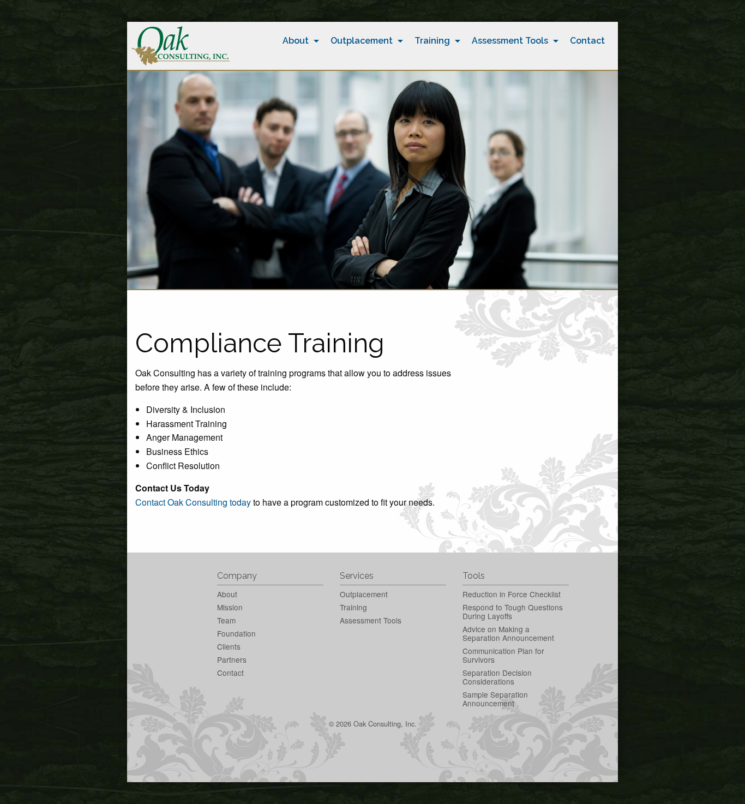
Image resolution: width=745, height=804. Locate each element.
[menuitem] (298, 41)
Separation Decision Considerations (497, 677)
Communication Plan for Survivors (503, 655)
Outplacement (362, 40)
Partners (232, 659)
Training (432, 40)
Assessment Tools (510, 40)
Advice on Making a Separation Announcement (508, 633)
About (296, 40)
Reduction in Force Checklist (511, 594)
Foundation (236, 633)
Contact (587, 40)
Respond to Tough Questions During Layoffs (512, 611)
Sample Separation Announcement (495, 699)
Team (226, 620)
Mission (230, 607)
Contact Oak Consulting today (193, 502)
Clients (229, 646)
